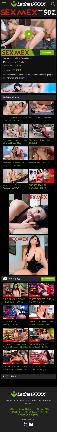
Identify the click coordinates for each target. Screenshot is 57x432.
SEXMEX (17, 70)
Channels (25, 409)
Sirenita (19, 66)
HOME (11, 409)
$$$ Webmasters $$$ (36, 412)
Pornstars (42, 409)
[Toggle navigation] (4, 4)
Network (14, 412)
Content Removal (28, 415)
